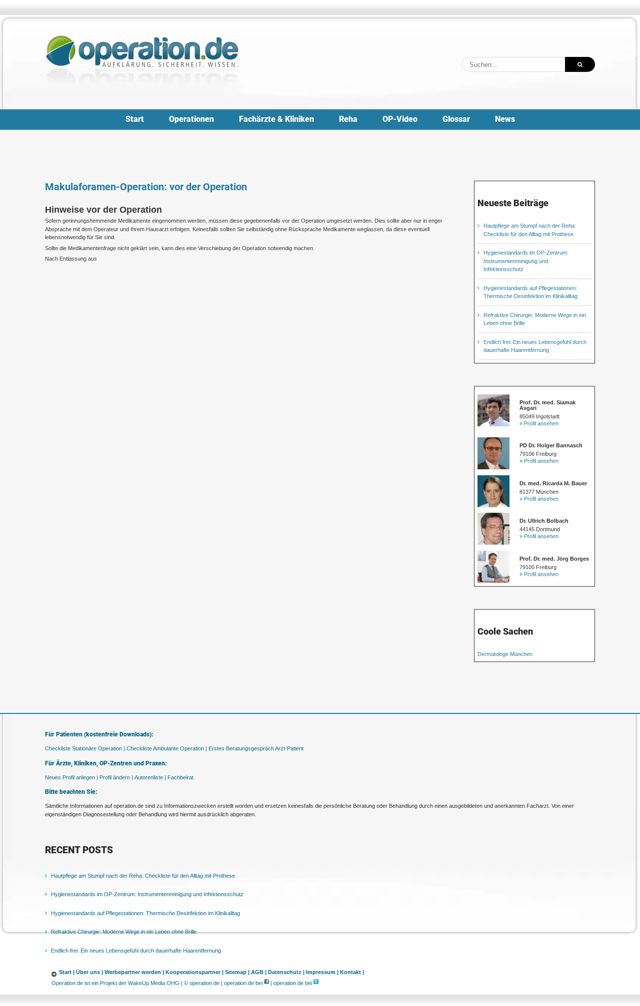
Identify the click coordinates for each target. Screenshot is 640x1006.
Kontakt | (352, 972)
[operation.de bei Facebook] (266, 983)
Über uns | (89, 972)
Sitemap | (237, 972)
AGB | (258, 972)
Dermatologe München (505, 654)
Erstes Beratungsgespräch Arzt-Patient (256, 748)
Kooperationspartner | (195, 972)
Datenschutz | (286, 972)
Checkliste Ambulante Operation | (166, 748)
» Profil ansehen (539, 423)
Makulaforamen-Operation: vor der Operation (146, 187)
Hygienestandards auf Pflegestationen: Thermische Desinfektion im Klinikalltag (145, 913)
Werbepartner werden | (134, 972)
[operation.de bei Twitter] (316, 983)
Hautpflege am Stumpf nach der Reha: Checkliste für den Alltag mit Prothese (143, 876)
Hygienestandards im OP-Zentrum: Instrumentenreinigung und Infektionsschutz (526, 261)
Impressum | (322, 972)
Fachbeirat (181, 777)
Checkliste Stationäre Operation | (85, 748)
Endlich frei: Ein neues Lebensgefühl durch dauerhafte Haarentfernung (136, 951)
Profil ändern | (116, 777)
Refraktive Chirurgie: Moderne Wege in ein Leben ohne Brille (123, 932)
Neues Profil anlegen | (71, 777)
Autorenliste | (150, 777)
